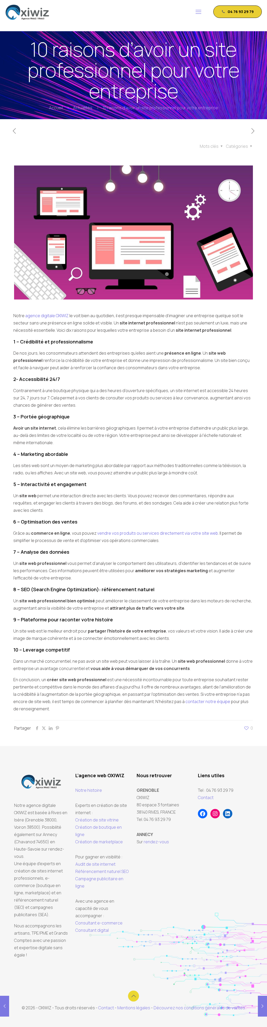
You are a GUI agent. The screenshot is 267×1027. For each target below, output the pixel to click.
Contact (206, 797)
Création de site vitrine (97, 820)
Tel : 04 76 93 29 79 (215, 790)
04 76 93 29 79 (241, 11)
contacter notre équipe (207, 701)
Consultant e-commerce (99, 923)
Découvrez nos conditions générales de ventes (199, 1008)
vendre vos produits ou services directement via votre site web (157, 533)
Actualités (82, 108)
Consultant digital (92, 930)
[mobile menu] (198, 11)
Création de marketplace (99, 842)
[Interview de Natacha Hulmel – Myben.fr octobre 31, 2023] (4, 1006)
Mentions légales (133, 1008)
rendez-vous (156, 842)
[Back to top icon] (133, 996)
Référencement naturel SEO (102, 871)
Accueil (56, 108)
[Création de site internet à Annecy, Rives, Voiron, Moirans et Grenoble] (27, 11)
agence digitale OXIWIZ (47, 315)
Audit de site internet (95, 864)
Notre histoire (88, 790)
